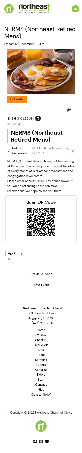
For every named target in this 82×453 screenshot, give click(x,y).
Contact (41, 385)
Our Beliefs (41, 345)
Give (41, 390)
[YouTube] (47, 441)
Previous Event (41, 274)
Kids (41, 350)
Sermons (41, 360)
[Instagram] (41, 441)
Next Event (41, 285)
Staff (41, 380)
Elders (41, 375)
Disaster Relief (41, 395)
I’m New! (41, 335)
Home (41, 330)
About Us (41, 370)
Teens (41, 355)
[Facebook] (35, 441)
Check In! (41, 340)
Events (41, 365)
